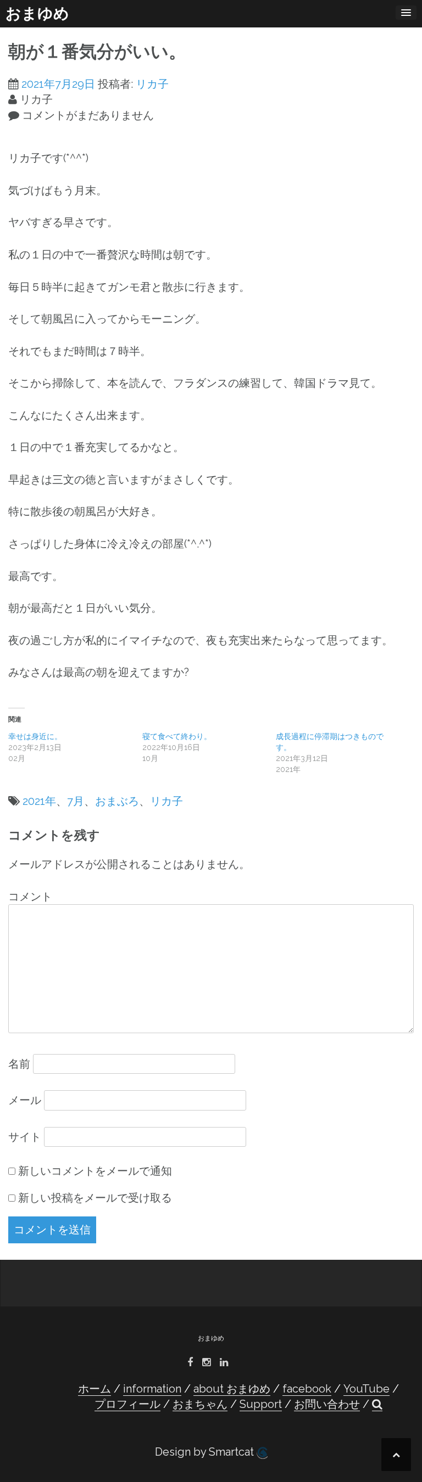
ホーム (94, 1388)
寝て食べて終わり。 (177, 736)
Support (261, 1404)
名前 (19, 1063)
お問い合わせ (327, 1404)
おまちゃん (200, 1404)
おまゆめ (37, 13)
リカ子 (152, 84)
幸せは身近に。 (35, 736)
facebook (306, 1388)
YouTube (366, 1388)
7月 (75, 801)
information (152, 1388)
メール (24, 1100)
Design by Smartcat (206, 1451)
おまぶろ (117, 801)
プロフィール (127, 1404)
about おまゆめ (231, 1388)
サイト (24, 1136)
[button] (377, 1404)
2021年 (39, 801)
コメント (30, 896)
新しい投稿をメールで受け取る (95, 1197)
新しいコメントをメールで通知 (95, 1170)
